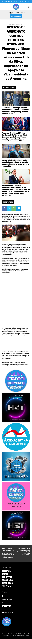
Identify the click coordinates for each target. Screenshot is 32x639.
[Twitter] (9, 208)
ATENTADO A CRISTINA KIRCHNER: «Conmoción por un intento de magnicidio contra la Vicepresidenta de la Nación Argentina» (8, 554)
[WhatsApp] (13, 208)
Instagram (7, 613)
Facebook (7, 599)
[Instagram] (2, 609)
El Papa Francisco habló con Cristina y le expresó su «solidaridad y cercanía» (23, 553)
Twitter (6, 606)
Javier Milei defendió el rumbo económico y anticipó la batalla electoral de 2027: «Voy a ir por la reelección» (15, 163)
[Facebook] (4, 208)
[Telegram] (18, 208)
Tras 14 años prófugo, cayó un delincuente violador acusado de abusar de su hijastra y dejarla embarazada (15, 111)
